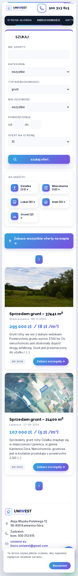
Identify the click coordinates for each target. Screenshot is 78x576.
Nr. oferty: (17, 47)
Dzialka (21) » (26, 187)
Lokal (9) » (28, 201)
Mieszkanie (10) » (60, 187)
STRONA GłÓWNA (19, 20)
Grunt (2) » (27, 216)
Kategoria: (17, 64)
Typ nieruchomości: (24, 81)
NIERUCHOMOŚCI (48, 20)
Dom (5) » (58, 201)
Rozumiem (60, 565)
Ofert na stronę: (21, 135)
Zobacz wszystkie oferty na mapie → (41, 240)
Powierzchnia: (19, 117)
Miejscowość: (19, 99)
